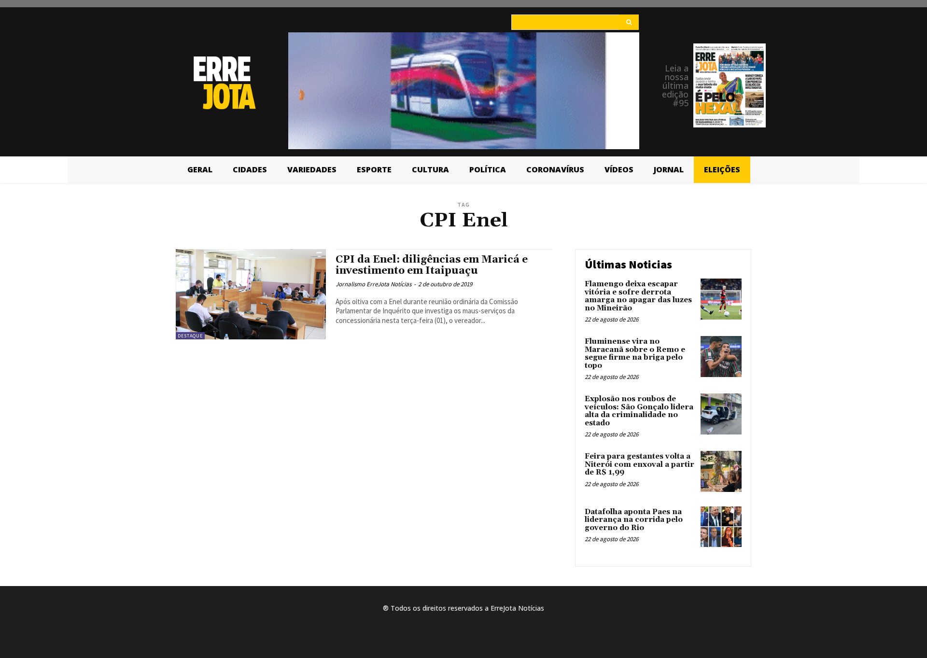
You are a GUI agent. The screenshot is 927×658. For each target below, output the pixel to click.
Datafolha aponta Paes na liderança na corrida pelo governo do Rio (634, 519)
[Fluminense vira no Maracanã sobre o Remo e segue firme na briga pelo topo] (721, 356)
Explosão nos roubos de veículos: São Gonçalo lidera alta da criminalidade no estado (639, 411)
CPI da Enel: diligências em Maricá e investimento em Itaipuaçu (432, 265)
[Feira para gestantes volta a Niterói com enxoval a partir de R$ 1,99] (721, 471)
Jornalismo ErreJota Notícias (373, 284)
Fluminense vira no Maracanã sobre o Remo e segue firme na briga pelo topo (635, 353)
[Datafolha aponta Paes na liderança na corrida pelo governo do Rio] (721, 526)
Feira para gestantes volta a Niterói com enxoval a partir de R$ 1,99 (639, 464)
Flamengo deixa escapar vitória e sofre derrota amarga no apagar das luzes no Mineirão (638, 296)
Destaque (190, 336)
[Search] (629, 22)
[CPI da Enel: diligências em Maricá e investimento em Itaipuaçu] (251, 294)
